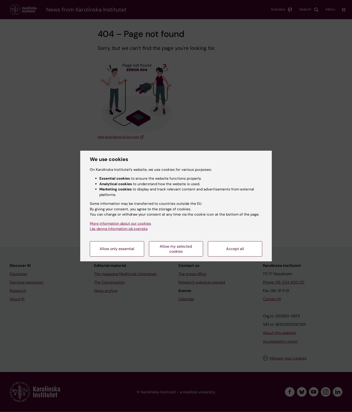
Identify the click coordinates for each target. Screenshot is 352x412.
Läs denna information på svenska (119, 228)
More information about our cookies (120, 223)
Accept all (235, 248)
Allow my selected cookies (176, 249)
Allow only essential (117, 248)
